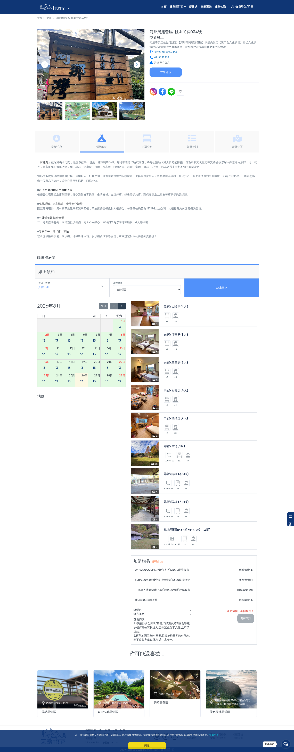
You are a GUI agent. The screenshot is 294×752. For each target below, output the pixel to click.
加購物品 (148, 561)
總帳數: (138, 609)
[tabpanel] (62, 693)
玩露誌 (193, 6)
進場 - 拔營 (44, 283)
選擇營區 (117, 283)
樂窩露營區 (161, 702)
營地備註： (140, 619)
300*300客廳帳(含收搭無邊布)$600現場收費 (162, 579)
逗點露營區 (49, 712)
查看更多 (214, 734)
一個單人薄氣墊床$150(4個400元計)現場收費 (162, 590)
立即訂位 (165, 72)
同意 (147, 745)
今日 (103, 306)
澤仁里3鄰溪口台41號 (165, 52)
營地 (48, 18)
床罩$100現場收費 (146, 600)
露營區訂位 (177, 6)
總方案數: (139, 613)
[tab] (57, 142)
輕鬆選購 (206, 6)
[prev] (114, 306)
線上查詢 (221, 287)
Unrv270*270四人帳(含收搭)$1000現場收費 (162, 569)
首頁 (164, 6)
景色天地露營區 (220, 712)
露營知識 (220, 6)
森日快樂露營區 (108, 712)
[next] (122, 306)
